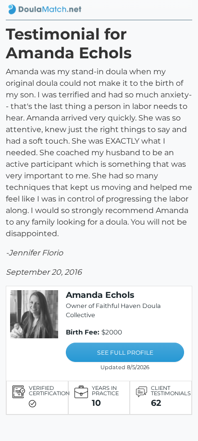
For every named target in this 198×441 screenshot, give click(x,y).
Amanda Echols (100, 295)
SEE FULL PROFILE (125, 352)
